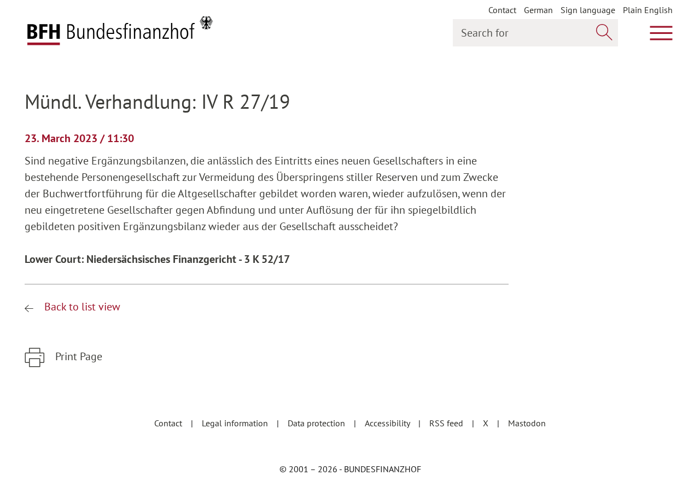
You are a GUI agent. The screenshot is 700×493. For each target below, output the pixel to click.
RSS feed (447, 423)
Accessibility (388, 423)
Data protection (317, 423)
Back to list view (81, 307)
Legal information (236, 423)
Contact (502, 9)
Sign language (588, 9)
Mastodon (527, 423)
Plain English (648, 9)
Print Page (77, 356)
